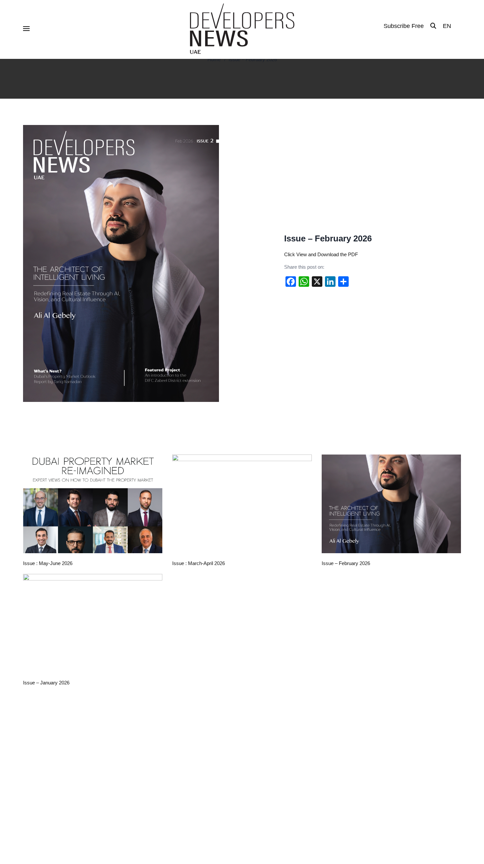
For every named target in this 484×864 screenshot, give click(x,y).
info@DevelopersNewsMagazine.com (406, 724)
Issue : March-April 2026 (198, 563)
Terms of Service (408, 816)
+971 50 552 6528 (386, 737)
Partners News (269, 785)
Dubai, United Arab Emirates (396, 751)
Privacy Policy (370, 816)
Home (214, 59)
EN (447, 26)
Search (149, 765)
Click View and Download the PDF (321, 254)
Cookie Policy (447, 816)
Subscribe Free (404, 26)
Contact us (153, 754)
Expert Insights (269, 775)
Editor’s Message (160, 744)
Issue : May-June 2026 (47, 563)
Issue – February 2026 (253, 59)
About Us (151, 734)
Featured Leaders (272, 724)
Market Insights (269, 754)
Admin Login (337, 816)
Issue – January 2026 (46, 682)
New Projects (267, 744)
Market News (267, 734)
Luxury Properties (272, 765)
